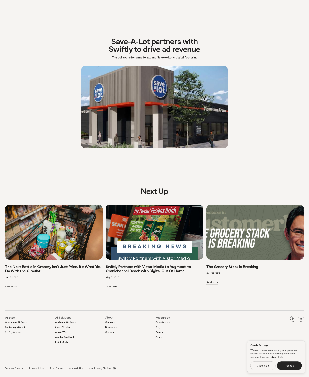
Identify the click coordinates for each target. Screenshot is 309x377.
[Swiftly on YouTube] (301, 319)
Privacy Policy (277, 357)
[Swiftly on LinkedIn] (293, 319)
